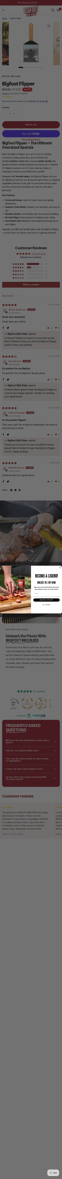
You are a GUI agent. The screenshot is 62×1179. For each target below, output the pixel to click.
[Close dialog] (60, 567)
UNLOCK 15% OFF (46, 600)
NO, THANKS (46, 604)
